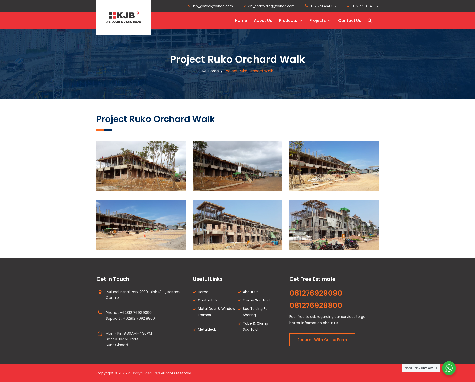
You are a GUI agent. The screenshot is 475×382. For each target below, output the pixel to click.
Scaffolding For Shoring (256, 311)
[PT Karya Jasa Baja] (124, 17)
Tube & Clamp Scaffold (255, 326)
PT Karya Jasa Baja (144, 373)
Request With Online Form (322, 339)
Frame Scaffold (256, 300)
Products (288, 20)
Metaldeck (207, 329)
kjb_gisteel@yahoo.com (213, 6)
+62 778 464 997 (323, 6)
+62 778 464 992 (365, 6)
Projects (317, 20)
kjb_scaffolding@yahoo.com (271, 6)
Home (241, 20)
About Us (263, 20)
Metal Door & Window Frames (216, 311)
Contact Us (349, 20)
